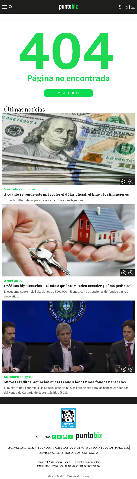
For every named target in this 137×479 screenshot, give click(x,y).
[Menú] (5, 7)
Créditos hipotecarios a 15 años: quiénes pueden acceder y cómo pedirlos (67, 285)
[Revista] (120, 7)
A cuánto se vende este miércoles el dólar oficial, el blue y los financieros (66, 194)
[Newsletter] (133, 7)
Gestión (61, 447)
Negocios (105, 447)
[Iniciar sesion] (126, 7)
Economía (46, 447)
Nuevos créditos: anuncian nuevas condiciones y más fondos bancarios (65, 381)
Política (122, 447)
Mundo (91, 447)
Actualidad (17, 447)
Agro (32, 447)
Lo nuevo (77, 447)
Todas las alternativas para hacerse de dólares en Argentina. (44, 200)
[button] (131, 181)
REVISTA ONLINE (51, 453)
